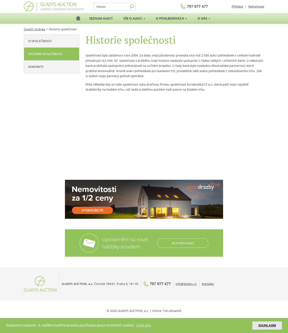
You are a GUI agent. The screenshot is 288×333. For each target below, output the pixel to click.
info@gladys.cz (186, 284)
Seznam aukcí (101, 18)
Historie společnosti (45, 54)
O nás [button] (203, 18)
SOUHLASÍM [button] (267, 325)
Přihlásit (237, 6)
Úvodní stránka (34, 29)
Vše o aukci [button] (133, 18)
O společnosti (39, 41)
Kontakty (35, 67)
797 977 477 (197, 6)
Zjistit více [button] (143, 325)
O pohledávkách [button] (170, 18)
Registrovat (256, 6)
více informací (183, 243)
